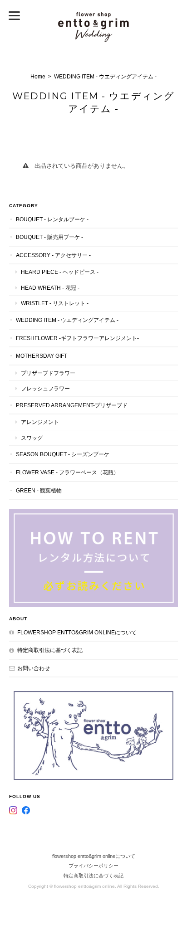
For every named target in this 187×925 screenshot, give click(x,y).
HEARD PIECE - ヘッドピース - (59, 272)
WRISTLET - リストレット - (55, 303)
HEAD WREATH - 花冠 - (50, 288)
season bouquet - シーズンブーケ (62, 454)
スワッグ (32, 438)
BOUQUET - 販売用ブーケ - (49, 237)
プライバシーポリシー (93, 865)
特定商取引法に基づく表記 (50, 650)
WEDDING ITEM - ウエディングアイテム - (67, 320)
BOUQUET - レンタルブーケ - (52, 219)
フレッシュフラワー (45, 388)
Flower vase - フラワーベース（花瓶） (67, 472)
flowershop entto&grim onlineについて (77, 632)
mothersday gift (41, 356)
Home (37, 76)
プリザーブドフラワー (48, 373)
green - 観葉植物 (39, 490)
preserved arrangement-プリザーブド (72, 405)
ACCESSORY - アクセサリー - (53, 255)
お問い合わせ (33, 668)
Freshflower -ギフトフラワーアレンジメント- (77, 338)
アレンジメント (40, 422)
